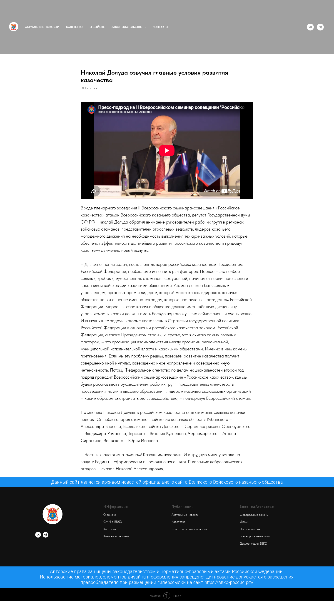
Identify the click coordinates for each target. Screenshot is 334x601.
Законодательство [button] (127, 27)
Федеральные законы (254, 514)
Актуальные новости (42, 27)
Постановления (250, 529)
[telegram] (320, 27)
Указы (243, 521)
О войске (97, 27)
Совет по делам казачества (190, 529)
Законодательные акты (255, 536)
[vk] (310, 27)
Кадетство (74, 27)
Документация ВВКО (253, 543)
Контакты (160, 27)
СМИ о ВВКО (112, 521)
